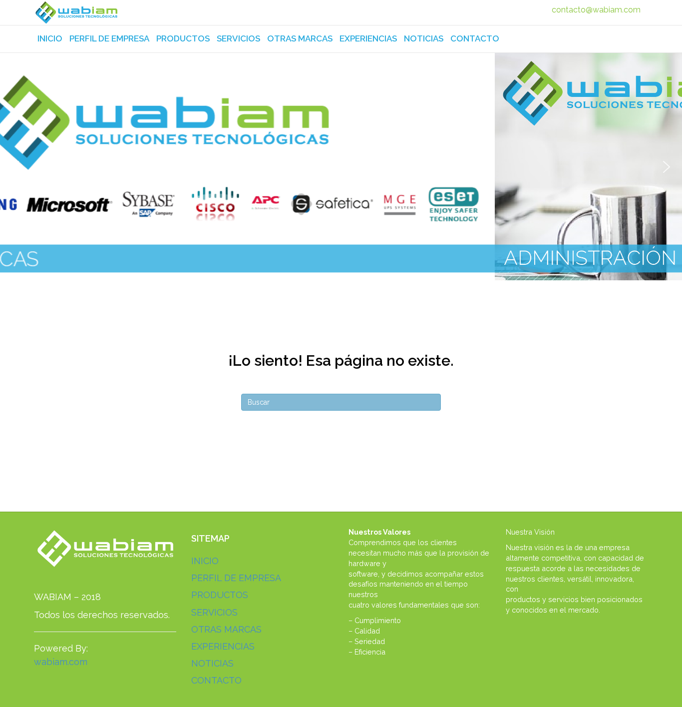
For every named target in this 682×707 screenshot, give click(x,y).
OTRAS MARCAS (300, 38)
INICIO (49, 38)
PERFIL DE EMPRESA (109, 38)
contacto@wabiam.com (596, 9)
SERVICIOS (238, 38)
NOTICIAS (423, 38)
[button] (15, 167)
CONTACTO (474, 38)
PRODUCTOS (183, 38)
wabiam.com (60, 662)
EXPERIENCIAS (368, 38)
